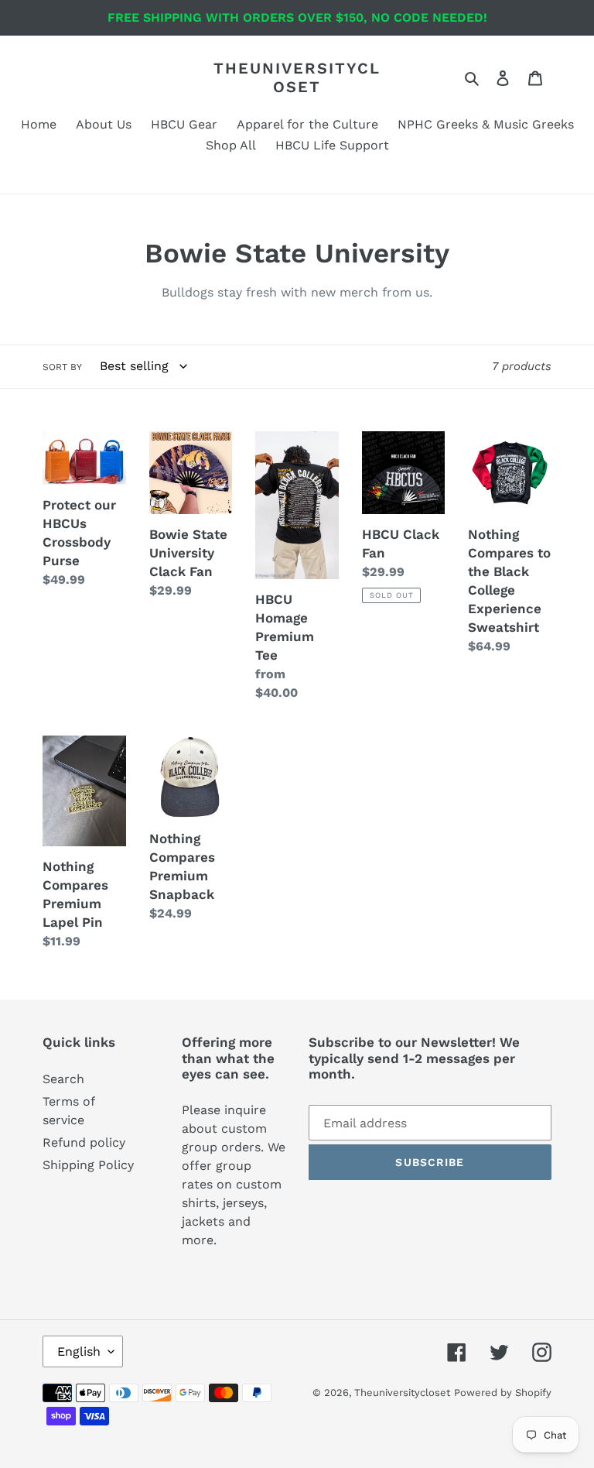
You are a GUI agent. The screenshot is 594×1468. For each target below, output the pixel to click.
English (79, 1351)
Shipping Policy (88, 1165)
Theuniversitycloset (297, 77)
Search (63, 1079)
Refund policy (84, 1142)
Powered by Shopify (502, 1392)
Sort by (62, 367)
